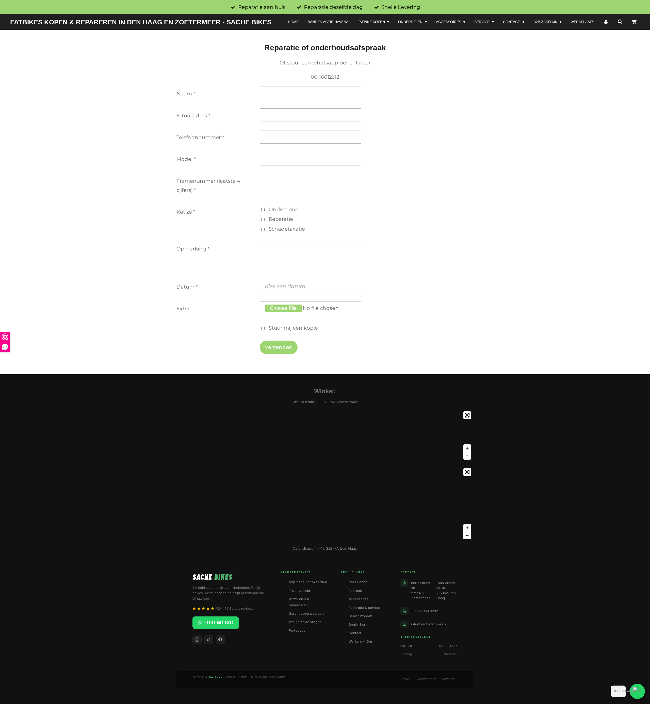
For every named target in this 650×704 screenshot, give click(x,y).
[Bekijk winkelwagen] (634, 22)
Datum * (187, 287)
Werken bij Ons (361, 641)
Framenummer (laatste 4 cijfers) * (208, 185)
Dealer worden (360, 616)
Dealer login (358, 624)
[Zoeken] (620, 22)
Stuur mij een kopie (293, 328)
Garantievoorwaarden (306, 613)
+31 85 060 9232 (219, 622)
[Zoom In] (467, 448)
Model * (186, 159)
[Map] (325, 435)
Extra (182, 309)
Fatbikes (355, 591)
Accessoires (358, 599)
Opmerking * (192, 249)
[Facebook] (220, 639)
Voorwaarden (426, 679)
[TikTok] (208, 639)
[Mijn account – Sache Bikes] (606, 22)
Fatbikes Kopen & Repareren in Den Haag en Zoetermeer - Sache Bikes (140, 22)
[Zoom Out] (467, 456)
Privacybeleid (299, 591)
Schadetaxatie (287, 229)
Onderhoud (284, 209)
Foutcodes (297, 630)
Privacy (405, 679)
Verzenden (449, 679)
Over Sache (358, 582)
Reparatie (281, 219)
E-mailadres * (193, 115)
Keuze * (185, 212)
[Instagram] (197, 639)
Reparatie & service (364, 608)
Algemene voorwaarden (308, 582)
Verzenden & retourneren (299, 602)
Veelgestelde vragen (305, 622)
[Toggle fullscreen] (467, 415)
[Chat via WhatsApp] (637, 691)
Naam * (185, 94)
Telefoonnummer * (200, 137)
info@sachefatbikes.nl (429, 624)
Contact (355, 633)
